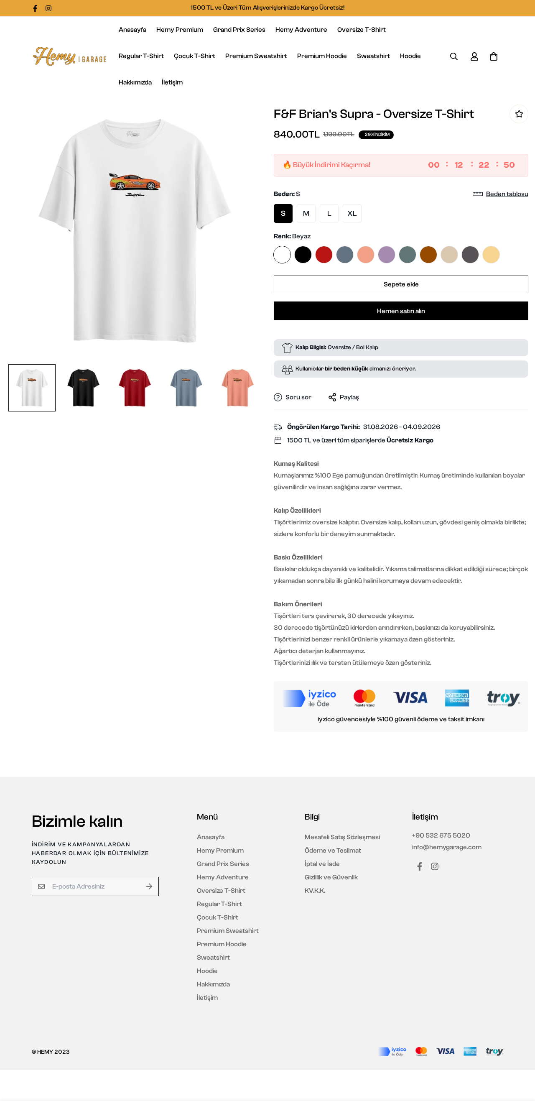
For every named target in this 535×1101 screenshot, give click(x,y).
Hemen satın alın (401, 311)
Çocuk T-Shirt (194, 56)
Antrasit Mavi (344, 254)
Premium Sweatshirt (256, 56)
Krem (449, 254)
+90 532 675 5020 (441, 835)
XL (352, 213)
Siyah (303, 254)
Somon (365, 254)
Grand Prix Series (239, 29)
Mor (386, 254)
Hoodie (410, 56)
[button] (492, 56)
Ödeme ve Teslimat (333, 850)
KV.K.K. (315, 890)
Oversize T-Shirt (361, 29)
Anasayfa (132, 29)
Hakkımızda (135, 82)
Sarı (491, 254)
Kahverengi (428, 254)
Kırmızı (324, 254)
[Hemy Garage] (69, 56)
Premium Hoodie (322, 56)
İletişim (172, 82)
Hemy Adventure (301, 29)
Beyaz (282, 254)
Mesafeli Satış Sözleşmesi (342, 837)
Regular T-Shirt (141, 56)
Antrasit (470, 254)
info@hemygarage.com (447, 847)
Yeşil (407, 254)
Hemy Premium (179, 29)
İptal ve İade (322, 864)
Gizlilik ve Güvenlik (331, 877)
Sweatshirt (373, 56)
